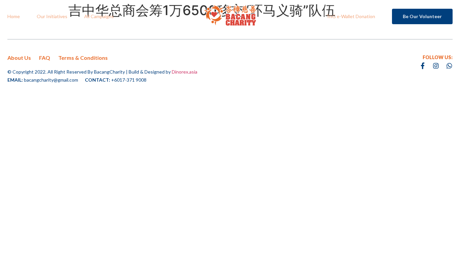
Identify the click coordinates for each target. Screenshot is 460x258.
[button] (422, 16)
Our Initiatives (52, 16)
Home (13, 16)
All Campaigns (99, 16)
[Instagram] (436, 65)
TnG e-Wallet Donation (350, 16)
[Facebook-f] (422, 65)
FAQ (44, 57)
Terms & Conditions (83, 57)
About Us (19, 57)
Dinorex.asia (184, 72)
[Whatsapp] (449, 65)
